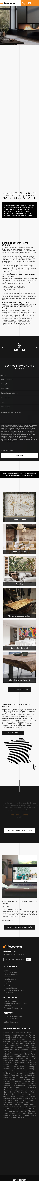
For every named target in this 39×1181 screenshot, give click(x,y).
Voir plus (20, 1117)
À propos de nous (10, 972)
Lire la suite (8, 920)
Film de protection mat (19, 680)
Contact (7, 986)
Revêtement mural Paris (13, 1107)
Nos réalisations (10, 979)
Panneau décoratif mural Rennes (21, 1045)
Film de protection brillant (19, 616)
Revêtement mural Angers (23, 1098)
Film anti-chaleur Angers (21, 1086)
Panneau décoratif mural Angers (15, 1035)
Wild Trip (20, 584)
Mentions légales (10, 988)
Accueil (6, 970)
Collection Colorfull (19, 648)
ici (17, 441)
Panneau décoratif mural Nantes (16, 1047)
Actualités (8, 981)
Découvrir (9, 193)
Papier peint (8, 1006)
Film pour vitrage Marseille (15, 1111)
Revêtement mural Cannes (24, 1105)
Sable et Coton (19, 520)
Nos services (8, 977)
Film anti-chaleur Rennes (13, 1094)
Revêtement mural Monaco (13, 1102)
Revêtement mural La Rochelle (18, 1100)
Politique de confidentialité (14, 990)
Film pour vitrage (10, 1001)
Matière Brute (19, 552)
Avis (5, 983)
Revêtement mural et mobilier (15, 1003)
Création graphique (11, 974)
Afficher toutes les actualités (19, 927)
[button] (36, 3)
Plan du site (8, 992)
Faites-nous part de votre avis (19, 830)
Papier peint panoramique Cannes (16, 1077)
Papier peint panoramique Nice (23, 1075)
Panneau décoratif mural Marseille (18, 1033)
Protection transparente (13, 1008)
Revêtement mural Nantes (25, 1109)
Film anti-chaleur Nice (19, 1090)
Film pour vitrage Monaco (21, 1115)
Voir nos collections (19, 689)
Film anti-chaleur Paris (25, 1092)
